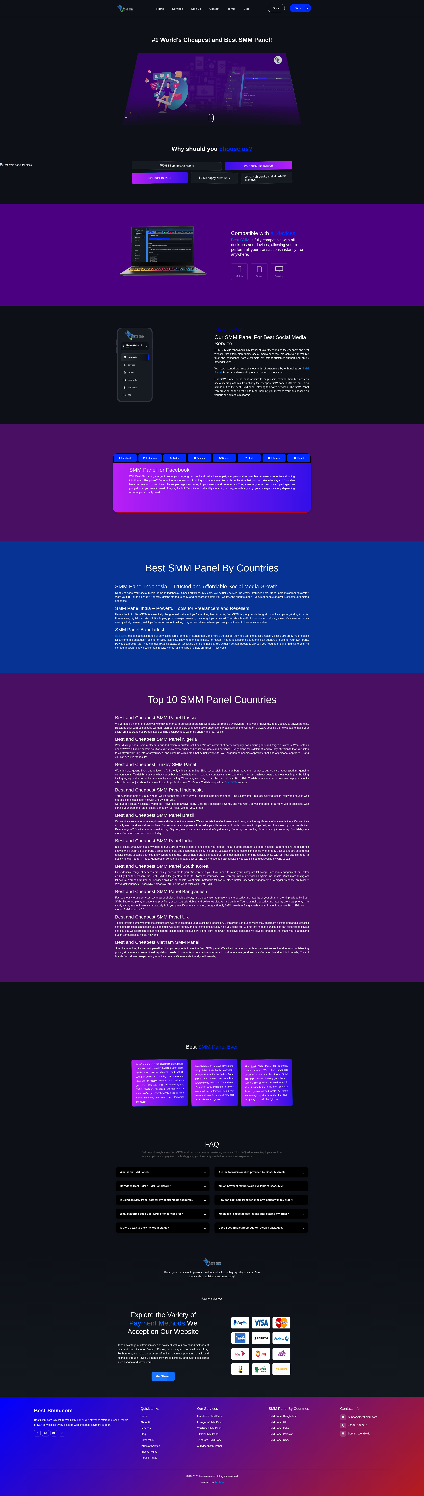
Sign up (196, 8)
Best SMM (240, 240)
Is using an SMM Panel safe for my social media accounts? (156, 1199)
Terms (231, 8)
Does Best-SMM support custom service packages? (251, 1227)
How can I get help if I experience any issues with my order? (255, 1199)
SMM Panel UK (278, 1422)
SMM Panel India (279, 1428)
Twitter (176, 458)
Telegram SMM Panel (209, 1440)
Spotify (225, 458)
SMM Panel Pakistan (281, 1434)
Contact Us (147, 1440)
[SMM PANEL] (162, 254)
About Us (145, 1422)
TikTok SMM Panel (208, 1434)
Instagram (151, 458)
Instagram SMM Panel (210, 1422)
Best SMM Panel (261, 1066)
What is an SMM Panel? (134, 1172)
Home (160, 8)
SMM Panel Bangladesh (283, 1416)
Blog (247, 8)
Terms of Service (150, 1446)
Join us (150, 833)
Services (177, 8)
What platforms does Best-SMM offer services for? (151, 1213)
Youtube (201, 458)
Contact (214, 8)
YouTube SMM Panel (209, 1428)
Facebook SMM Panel (210, 1416)
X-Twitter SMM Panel (209, 1446)
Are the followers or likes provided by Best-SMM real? (252, 1172)
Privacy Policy (148, 1452)
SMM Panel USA (279, 1440)
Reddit (300, 458)
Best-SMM (121, 635)
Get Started (163, 1376)
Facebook (126, 458)
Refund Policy (148, 1457)
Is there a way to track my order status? (144, 1227)
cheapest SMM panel (171, 1063)
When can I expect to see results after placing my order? (253, 1213)
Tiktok (250, 458)
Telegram (275, 458)
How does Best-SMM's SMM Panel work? (145, 1186)
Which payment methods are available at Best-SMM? (251, 1186)
